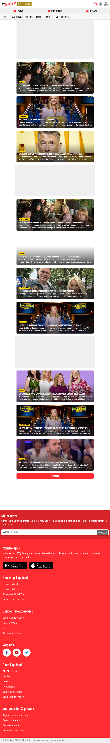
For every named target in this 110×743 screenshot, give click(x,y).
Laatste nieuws (51, 17)
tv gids (5, 17)
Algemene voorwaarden (15, 715)
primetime (29, 17)
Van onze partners (12, 692)
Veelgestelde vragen (13, 618)
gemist (39, 17)
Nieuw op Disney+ (12, 589)
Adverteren (9, 686)
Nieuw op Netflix (11, 584)
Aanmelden (102, 532)
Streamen (65, 17)
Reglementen (10, 623)
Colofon (7, 681)
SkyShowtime (10, 671)
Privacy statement (12, 720)
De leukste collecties (14, 599)
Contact (7, 676)
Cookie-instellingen (13, 730)
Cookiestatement (12, 725)
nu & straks (17, 17)
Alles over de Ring (12, 633)
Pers (5, 628)
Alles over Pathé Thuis (14, 594)
